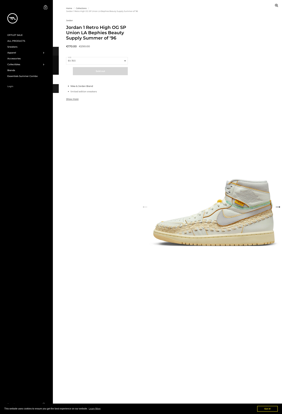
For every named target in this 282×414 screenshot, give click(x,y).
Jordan (69, 20)
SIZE (69, 57)
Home (69, 8)
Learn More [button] (95, 408)
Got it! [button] (267, 409)
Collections (81, 8)
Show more (72, 99)
